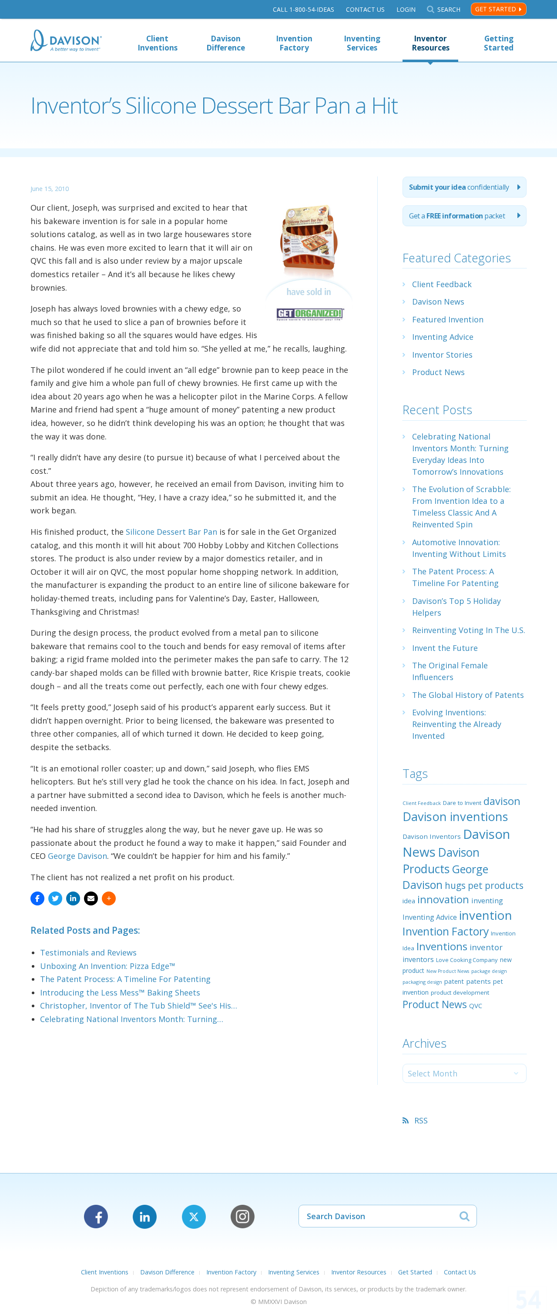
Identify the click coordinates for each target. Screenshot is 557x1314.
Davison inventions (455, 816)
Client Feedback (442, 284)
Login (406, 9)
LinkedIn (145, 1217)
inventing (487, 900)
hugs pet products (484, 885)
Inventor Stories (442, 354)
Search (448, 9)
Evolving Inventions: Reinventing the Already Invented (456, 724)
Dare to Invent (462, 803)
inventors (418, 959)
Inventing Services (362, 43)
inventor (486, 947)
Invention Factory (294, 43)
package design (489, 971)
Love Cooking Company (467, 960)
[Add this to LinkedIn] (73, 898)
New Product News (447, 971)
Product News (438, 372)
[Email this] (91, 898)
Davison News (438, 301)
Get (457, 216)
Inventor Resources (431, 43)
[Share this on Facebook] (37, 898)
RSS (421, 1120)
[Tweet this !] (55, 898)
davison (501, 801)
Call (303, 9)
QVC (475, 1005)
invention (485, 915)
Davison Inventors (432, 836)
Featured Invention (447, 319)
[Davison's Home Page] (66, 42)
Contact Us (365, 9)
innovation (443, 899)
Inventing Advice (442, 337)
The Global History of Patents (468, 695)
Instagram (243, 1217)
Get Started (495, 9)
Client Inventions (158, 43)
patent (454, 981)
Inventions (441, 946)
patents (478, 981)
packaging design (422, 982)
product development (460, 992)
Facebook (96, 1217)
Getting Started (498, 43)
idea (409, 900)
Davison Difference (225, 43)
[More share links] (109, 898)
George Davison (77, 856)
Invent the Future (445, 648)
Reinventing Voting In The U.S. (468, 630)
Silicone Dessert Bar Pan (171, 531)
